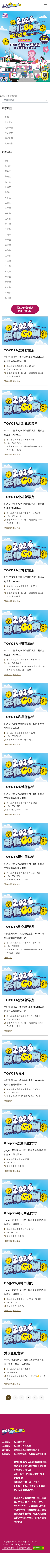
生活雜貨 (9, 133)
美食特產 (9, 127)
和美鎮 (8, 176)
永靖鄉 (8, 255)
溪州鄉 (8, 298)
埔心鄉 (8, 250)
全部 (7, 117)
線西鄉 (8, 208)
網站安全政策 (25, 1547)
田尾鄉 (8, 271)
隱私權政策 (9, 1547)
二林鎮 (8, 202)
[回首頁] (13, 1432)
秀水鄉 (8, 224)
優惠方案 (8, 381)
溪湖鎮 (8, 192)
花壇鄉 (8, 229)
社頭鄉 (8, 261)
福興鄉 (8, 218)
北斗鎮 (8, 181)
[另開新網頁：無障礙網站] (38, 1548)
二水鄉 (8, 266)
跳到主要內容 (8, 3)
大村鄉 (8, 239)
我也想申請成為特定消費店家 (25, 309)
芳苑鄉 (8, 282)
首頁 (2, 96)
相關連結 (17, 381)
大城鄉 (8, 287)
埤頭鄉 (8, 276)
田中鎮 (8, 197)
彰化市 (8, 166)
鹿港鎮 (8, 171)
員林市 (8, 187)
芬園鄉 (8, 234)
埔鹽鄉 (8, 245)
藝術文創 (9, 138)
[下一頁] (41, 1398)
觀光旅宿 (9, 143)
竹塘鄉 (8, 292)
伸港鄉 (8, 213)
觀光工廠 (9, 122)
